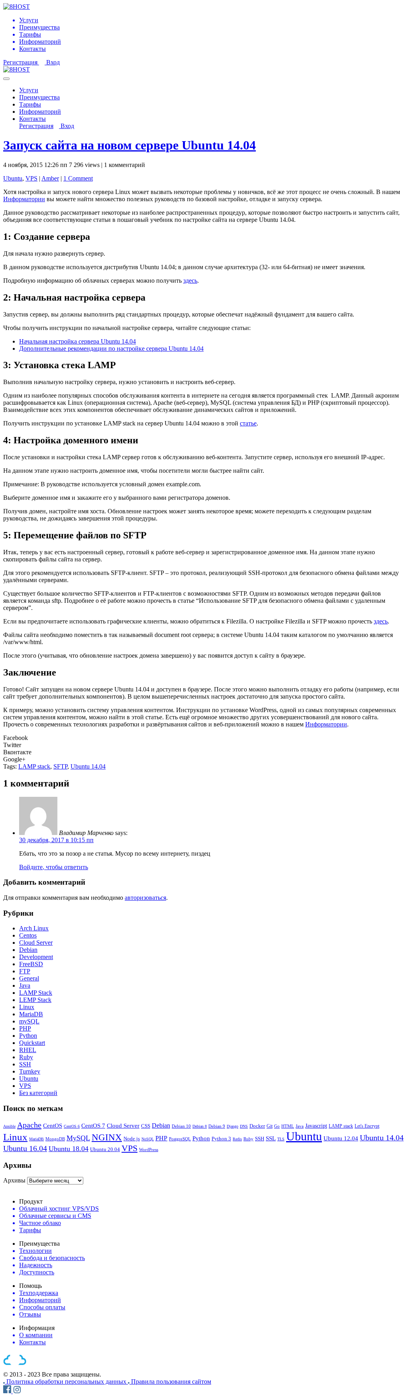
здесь (190, 280)
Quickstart (32, 1042)
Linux (26, 1007)
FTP (24, 971)
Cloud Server (36, 942)
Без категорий (38, 1092)
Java (24, 985)
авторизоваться (145, 897)
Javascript (316, 1125)
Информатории (24, 199)
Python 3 (221, 1139)
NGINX (107, 1137)
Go (277, 1126)
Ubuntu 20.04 (105, 1149)
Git (270, 1126)
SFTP (60, 766)
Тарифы (30, 104)
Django (232, 1126)
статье (248, 423)
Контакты (32, 118)
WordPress (148, 1149)
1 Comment (78, 178)
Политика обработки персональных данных (67, 1381)
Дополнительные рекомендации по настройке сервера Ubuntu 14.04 (111, 348)
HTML (287, 1126)
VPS (31, 178)
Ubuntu (12, 178)
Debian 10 (181, 1126)
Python (28, 1035)
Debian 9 (216, 1126)
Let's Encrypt (367, 1126)
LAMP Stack (35, 992)
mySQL (29, 1021)
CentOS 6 (72, 1126)
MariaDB (31, 1014)
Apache (29, 1124)
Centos (28, 935)
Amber (50, 178)
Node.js (132, 1139)
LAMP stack (34, 766)
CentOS (52, 1125)
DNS (244, 1126)
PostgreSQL (180, 1138)
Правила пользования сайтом (171, 1381)
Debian (28, 949)
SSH (25, 1064)
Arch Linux (34, 928)
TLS (280, 1139)
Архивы (14, 1180)
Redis (237, 1139)
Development (36, 956)
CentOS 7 (93, 1125)
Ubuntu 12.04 (341, 1138)
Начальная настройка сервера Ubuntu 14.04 (77, 341)
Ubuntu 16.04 (25, 1148)
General (29, 978)
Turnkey (29, 1071)
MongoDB (55, 1138)
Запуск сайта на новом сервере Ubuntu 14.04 (129, 145)
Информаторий (40, 111)
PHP (25, 1028)
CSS (145, 1126)
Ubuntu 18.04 (68, 1149)
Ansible (9, 1126)
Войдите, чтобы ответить (53, 867)
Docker (257, 1126)
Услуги (28, 90)
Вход (53, 62)
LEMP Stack (35, 999)
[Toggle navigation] (6, 79)
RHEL (27, 1050)
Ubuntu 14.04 (88, 766)
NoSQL (147, 1139)
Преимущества (39, 97)
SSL (271, 1138)
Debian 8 (199, 1126)
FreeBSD (31, 964)
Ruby (26, 1057)
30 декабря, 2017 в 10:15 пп (56, 840)
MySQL (78, 1138)
